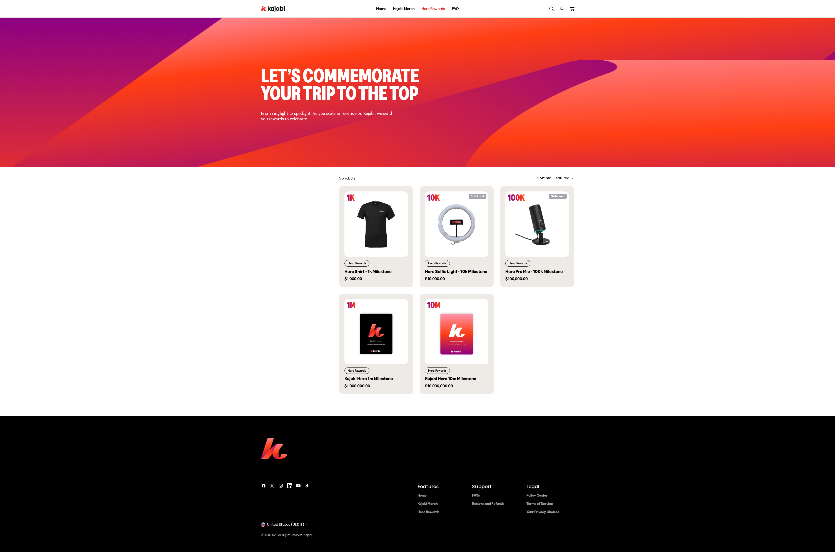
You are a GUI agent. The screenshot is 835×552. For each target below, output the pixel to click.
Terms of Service (539, 503)
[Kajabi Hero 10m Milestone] (456, 331)
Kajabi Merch (428, 503)
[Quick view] (401, 201)
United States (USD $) (285, 524)
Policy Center (537, 495)
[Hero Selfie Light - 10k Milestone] (456, 224)
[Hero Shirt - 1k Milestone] (376, 224)
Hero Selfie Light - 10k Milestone (456, 271)
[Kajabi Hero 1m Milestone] (376, 331)
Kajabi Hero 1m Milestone (368, 378)
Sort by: (544, 178)
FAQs (476, 495)
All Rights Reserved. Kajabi (295, 535)
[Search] (551, 8)
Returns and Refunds (488, 503)
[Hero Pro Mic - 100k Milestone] (537, 224)
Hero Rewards (428, 512)
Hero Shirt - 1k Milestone (368, 271)
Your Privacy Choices (542, 512)
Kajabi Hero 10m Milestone (450, 378)
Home (422, 495)
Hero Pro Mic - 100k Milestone (534, 271)
